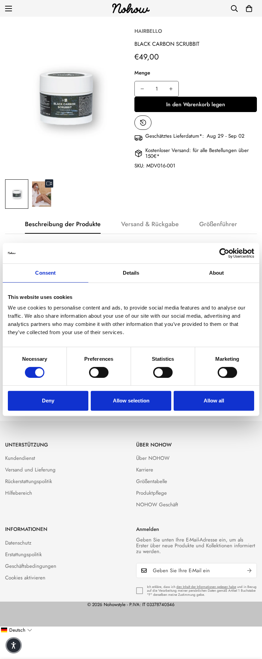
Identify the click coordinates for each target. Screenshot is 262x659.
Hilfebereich (18, 493)
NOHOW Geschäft (157, 504)
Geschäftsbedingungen (30, 566)
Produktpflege (151, 493)
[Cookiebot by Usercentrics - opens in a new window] (224, 253)
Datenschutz (18, 543)
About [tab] (216, 273)
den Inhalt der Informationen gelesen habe (206, 586)
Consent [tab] (45, 273)
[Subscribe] (249, 570)
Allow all (214, 400)
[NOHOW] (131, 8)
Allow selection (131, 400)
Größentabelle (151, 481)
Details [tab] (131, 273)
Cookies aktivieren (25, 577)
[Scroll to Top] (249, 622)
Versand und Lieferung (30, 469)
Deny (48, 400)
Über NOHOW (153, 458)
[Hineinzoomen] (113, 31)
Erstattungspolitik (23, 554)
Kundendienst (20, 458)
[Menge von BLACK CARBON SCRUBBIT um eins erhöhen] (170, 88)
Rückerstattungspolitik (28, 481)
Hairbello (148, 31)
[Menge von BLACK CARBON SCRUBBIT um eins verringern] (142, 88)
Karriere (144, 469)
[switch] (98, 372)
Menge (142, 73)
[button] (249, 8)
